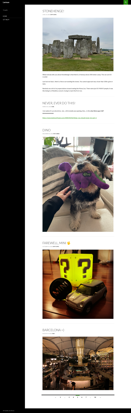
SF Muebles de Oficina (8, 410)
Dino (46, 130)
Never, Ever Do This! (58, 103)
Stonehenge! (53, 11)
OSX (52, 106)
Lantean (6, 2)
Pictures (56, 133)
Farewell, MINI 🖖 (56, 243)
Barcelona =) (53, 330)
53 (95, 397)
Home (5, 16)
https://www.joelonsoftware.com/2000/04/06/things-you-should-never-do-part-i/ (69, 118)
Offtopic (53, 14)
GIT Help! (6, 19)
